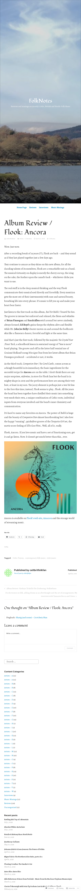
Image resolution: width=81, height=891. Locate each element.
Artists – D (8, 699)
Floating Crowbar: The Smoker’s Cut (18, 864)
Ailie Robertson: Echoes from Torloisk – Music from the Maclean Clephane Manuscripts (38, 879)
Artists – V (8, 787)
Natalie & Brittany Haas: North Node (18, 834)
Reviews (32, 207)
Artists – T (8, 783)
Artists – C (8, 691)
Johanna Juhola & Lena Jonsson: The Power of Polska (24, 849)
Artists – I (8, 727)
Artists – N (8, 755)
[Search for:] (21, 661)
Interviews (43, 207)
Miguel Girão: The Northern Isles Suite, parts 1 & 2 (23, 857)
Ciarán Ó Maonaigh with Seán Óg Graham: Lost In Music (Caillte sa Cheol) (32, 886)
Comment (70, 648)
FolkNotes (40, 101)
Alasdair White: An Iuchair (14, 827)
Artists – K (8, 735)
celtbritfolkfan (10, 238)
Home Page (22, 207)
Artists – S (8, 775)
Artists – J (8, 731)
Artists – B (8, 683)
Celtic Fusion (18, 558)
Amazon (47, 518)
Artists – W (8, 791)
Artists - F (22, 238)
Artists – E (8, 707)
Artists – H (8, 723)
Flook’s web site (34, 518)
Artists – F (8, 711)
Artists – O (8, 759)
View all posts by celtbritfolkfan (22, 573)
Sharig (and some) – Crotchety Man (31, 617)
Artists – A (8, 675)
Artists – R (8, 771)
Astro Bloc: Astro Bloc (12, 871)
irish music (51, 558)
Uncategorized (10, 807)
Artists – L (8, 743)
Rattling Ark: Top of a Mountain (16, 819)
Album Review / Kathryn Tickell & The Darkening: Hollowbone (30, 589)
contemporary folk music (35, 558)
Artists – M (8, 751)
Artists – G (8, 719)
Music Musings (57, 207)
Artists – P (8, 767)
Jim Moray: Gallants (12, 842)
